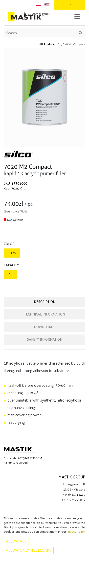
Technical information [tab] (44, 314)
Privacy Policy (76, 531)
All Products (47, 44)
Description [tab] (44, 302)
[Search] (81, 32)
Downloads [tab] (44, 327)
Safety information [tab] (44, 339)
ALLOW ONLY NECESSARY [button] (28, 550)
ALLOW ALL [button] (16, 541)
